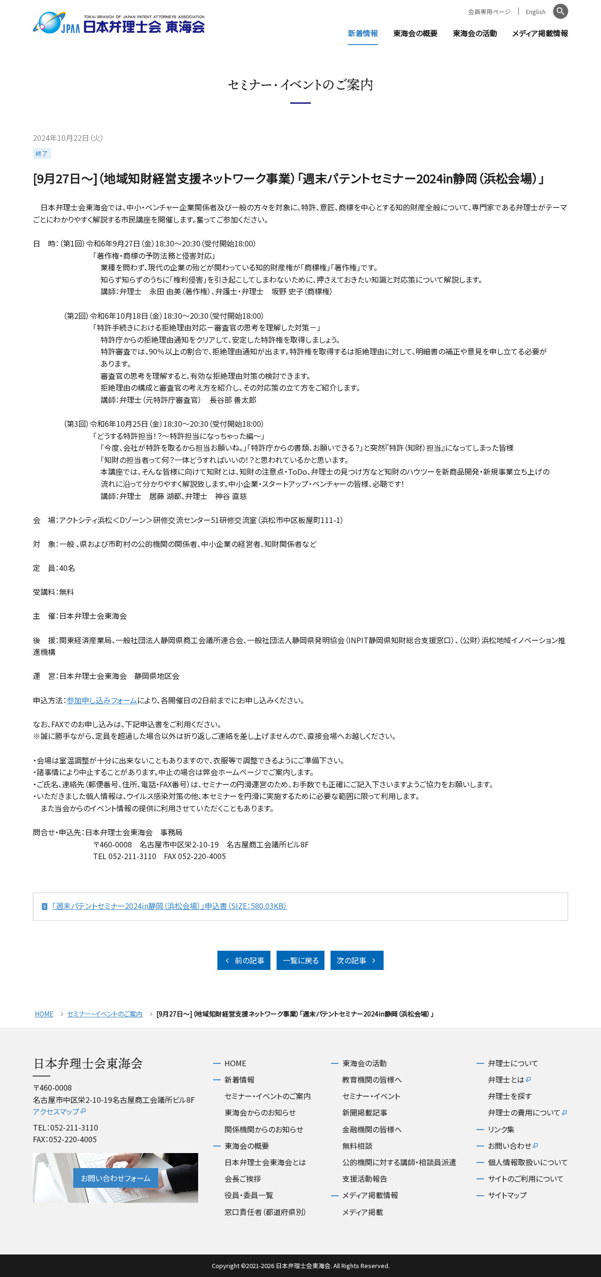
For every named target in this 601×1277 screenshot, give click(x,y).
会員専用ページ (489, 11)
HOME (44, 1013)
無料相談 (357, 1145)
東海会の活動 (475, 32)
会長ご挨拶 (242, 1178)
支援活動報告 (364, 1178)
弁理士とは (506, 1079)
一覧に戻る (301, 960)
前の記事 (249, 960)
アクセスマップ (56, 1111)
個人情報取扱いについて (528, 1162)
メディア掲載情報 (540, 32)
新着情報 (363, 32)
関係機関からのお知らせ (263, 1129)
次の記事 (351, 960)
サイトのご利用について (526, 1178)
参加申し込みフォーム (102, 700)
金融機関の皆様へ (372, 1129)
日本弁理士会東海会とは (265, 1162)
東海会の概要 (415, 32)
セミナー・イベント (371, 1096)
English (536, 11)
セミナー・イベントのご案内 (105, 1013)
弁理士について (513, 1063)
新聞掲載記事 (364, 1112)
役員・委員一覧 (248, 1195)
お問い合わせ (510, 1145)
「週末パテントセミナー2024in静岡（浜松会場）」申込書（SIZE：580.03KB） (169, 905)
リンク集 (501, 1129)
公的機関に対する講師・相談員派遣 (399, 1162)
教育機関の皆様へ (372, 1079)
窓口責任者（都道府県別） (265, 1212)
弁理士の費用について (524, 1112)
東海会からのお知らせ (260, 1112)
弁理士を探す (510, 1096)
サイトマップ (507, 1195)
